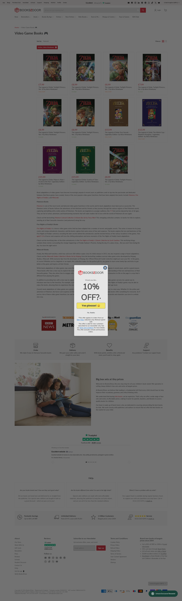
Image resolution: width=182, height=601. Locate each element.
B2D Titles (80, 320)
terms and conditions (87, 328)
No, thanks (91, 313)
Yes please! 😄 (91, 305)
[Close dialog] (105, 268)
